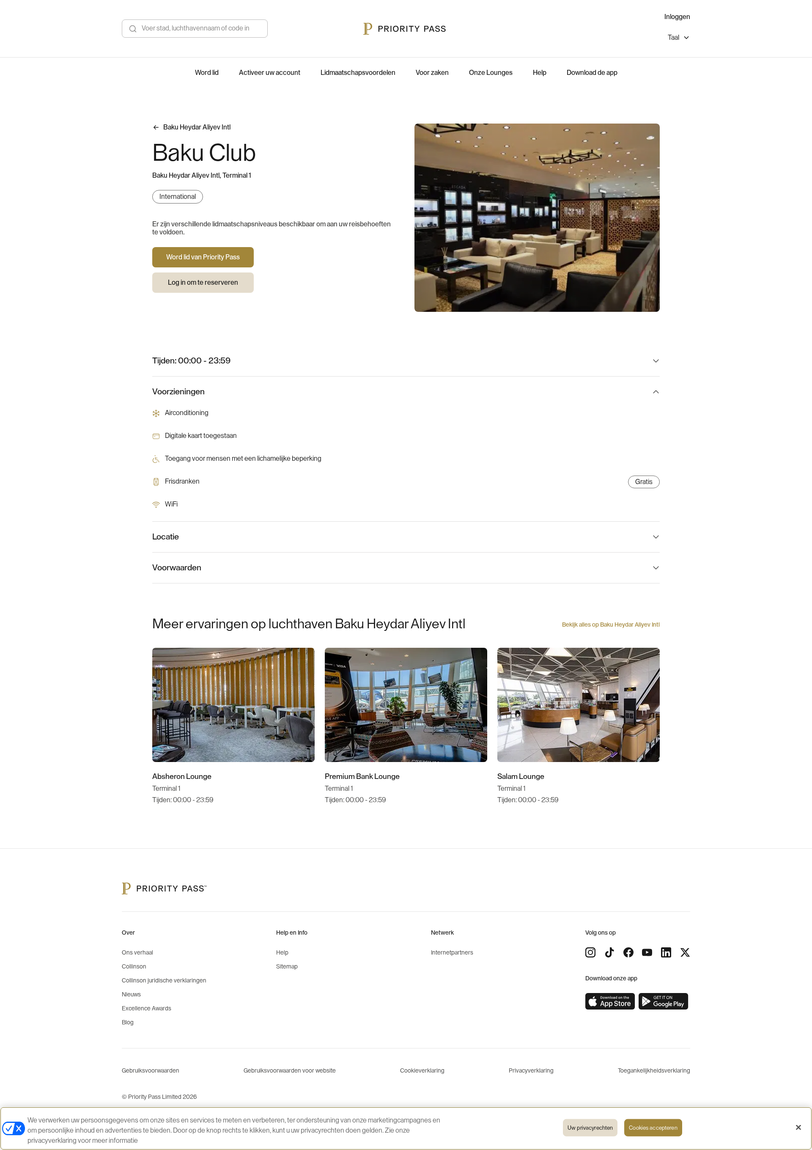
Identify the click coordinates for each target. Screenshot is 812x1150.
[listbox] (679, 39)
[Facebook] (628, 952)
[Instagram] (590, 952)
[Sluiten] (798, 1127)
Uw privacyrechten (590, 1128)
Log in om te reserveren (203, 282)
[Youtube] (647, 952)
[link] (610, 1001)
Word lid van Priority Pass (203, 257)
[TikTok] (609, 952)
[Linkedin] (666, 952)
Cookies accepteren (653, 1128)
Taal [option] (673, 37)
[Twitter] (685, 952)
